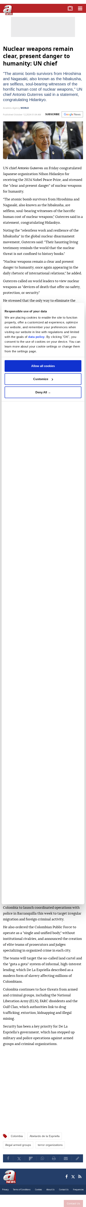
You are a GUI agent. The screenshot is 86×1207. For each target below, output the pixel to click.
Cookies (38, 1195)
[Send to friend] (66, 1163)
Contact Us (73, 1203)
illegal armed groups (18, 1150)
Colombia (17, 1141)
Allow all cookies (43, 365)
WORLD (25, 113)
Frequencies (78, 1195)
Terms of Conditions (22, 1195)
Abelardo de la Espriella (45, 1141)
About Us (50, 1195)
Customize (40, 379)
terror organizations (50, 1150)
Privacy (5, 1195)
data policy (36, 336)
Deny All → (43, 392)
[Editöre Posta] (77, 1163)
